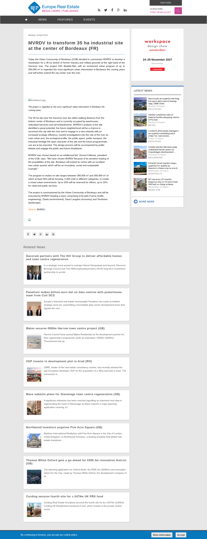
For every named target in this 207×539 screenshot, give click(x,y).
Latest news (143, 90)
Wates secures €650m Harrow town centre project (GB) (65, 328)
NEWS (42, 19)
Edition (166, 2)
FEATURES (65, 19)
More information (162, 535)
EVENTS (89, 19)
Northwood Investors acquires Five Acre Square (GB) (64, 427)
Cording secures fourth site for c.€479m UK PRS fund (64, 496)
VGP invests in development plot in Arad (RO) (59, 361)
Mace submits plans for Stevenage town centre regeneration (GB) (73, 394)
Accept (181, 535)
